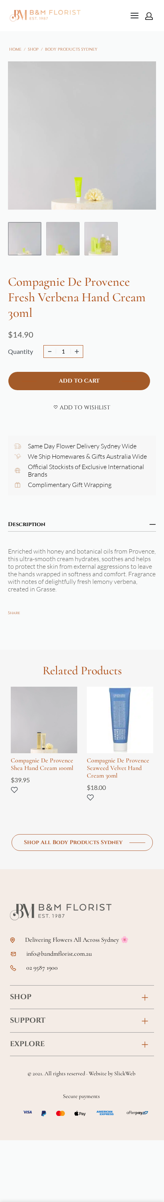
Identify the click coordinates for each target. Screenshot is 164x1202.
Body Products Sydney (71, 49)
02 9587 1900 (42, 968)
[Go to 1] (24, 238)
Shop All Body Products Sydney (73, 842)
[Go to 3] (101, 238)
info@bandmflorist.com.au (59, 954)
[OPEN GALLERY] (82, 135)
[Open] (134, 15)
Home (15, 49)
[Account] (149, 16)
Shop (33, 49)
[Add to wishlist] (14, 789)
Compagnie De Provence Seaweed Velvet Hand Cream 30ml (118, 768)
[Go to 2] (63, 238)
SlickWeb (124, 1073)
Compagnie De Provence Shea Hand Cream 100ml (42, 764)
